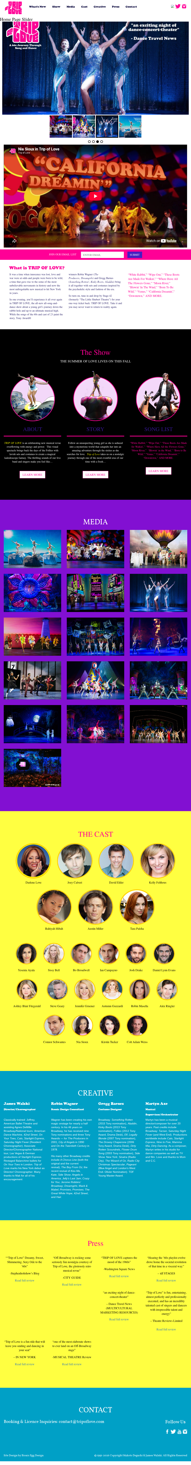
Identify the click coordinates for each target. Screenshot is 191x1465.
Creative (100, 6)
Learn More (32, 474)
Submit (135, 254)
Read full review (25, 1280)
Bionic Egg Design (33, 1455)
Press (115, 6)
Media (71, 6)
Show (56, 6)
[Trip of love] (13, 8)
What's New (37, 6)
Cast (84, 6)
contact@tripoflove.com (81, 1422)
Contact (131, 6)
